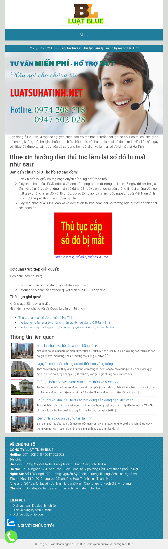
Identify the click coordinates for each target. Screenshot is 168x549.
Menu (84, 35)
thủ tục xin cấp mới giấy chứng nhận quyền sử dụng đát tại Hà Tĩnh (67, 327)
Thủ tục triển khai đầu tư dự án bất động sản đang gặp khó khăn (85, 400)
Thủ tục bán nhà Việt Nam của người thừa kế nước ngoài (79, 382)
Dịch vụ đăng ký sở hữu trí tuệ (32, 510)
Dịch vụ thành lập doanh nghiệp (34, 505)
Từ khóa (52, 48)
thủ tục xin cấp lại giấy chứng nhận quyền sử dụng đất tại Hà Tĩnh (65, 322)
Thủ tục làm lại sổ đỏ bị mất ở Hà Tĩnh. (46, 318)
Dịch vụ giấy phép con (28, 514)
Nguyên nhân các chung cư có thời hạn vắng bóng (75, 364)
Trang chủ (36, 48)
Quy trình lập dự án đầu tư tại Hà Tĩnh (64, 418)
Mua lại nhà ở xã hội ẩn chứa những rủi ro (67, 346)
